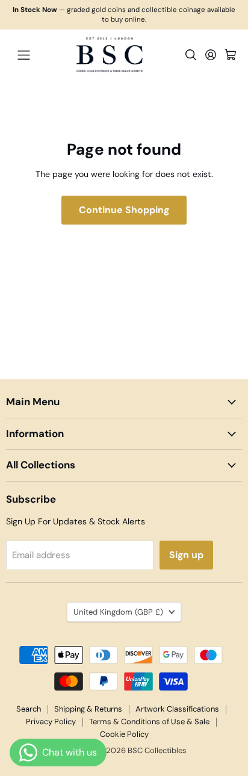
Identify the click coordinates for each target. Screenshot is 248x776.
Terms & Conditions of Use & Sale (149, 721)
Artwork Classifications (177, 709)
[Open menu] (23, 54)
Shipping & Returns (88, 709)
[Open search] (190, 54)
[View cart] (230, 54)
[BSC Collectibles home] (109, 54)
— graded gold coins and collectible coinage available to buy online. (124, 14)
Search (28, 709)
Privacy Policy (51, 721)
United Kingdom (118, 612)
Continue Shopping (124, 209)
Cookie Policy (124, 734)
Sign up (186, 554)
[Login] (210, 54)
